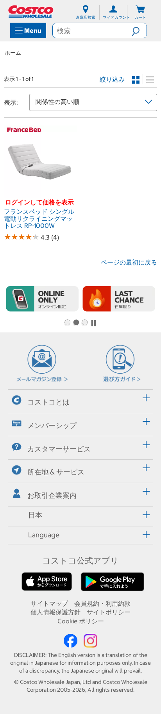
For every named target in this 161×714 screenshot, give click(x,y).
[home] (31, 11)
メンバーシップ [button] (52, 425)
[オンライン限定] (42, 298)
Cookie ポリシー (80, 621)
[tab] (80, 400)
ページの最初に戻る (129, 262)
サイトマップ (49, 603)
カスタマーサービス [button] (59, 448)
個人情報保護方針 (55, 612)
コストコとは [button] (48, 401)
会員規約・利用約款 (102, 603)
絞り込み (112, 79)
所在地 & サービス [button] (55, 471)
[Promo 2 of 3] (76, 323)
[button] (139, 30)
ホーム (13, 52)
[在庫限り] (118, 298)
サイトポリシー (109, 612)
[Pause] (93, 323)
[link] (40, 194)
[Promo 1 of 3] (67, 323)
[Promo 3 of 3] (84, 323)
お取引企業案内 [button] (52, 495)
